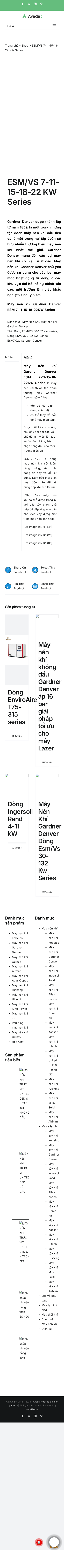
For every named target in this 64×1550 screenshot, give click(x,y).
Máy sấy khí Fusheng (53, 1253)
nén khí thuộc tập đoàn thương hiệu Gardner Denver (40, 392)
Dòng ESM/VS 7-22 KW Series (27, 335)
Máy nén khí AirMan (53, 1116)
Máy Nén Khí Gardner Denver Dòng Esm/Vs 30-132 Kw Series (49, 841)
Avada (14, 1405)
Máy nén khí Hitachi (53, 1041)
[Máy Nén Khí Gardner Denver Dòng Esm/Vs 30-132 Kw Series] (47, 785)
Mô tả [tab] (9, 357)
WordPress (32, 1409)
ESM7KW (13, 340)
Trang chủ (11, 45)
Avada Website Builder (45, 1401)
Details (18, 736)
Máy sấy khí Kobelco (53, 1135)
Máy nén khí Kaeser (53, 1027)
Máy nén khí (50, 928)
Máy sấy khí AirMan (53, 1286)
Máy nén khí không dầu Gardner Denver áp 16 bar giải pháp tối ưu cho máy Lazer (49, 696)
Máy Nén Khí (30, 321)
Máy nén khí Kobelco (53, 938)
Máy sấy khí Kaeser (53, 1225)
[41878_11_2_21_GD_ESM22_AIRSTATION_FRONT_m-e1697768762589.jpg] (32, 111)
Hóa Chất (18, 1041)
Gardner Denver (20, 222)
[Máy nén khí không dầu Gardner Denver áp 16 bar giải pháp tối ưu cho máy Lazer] (47, 626)
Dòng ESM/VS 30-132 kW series (35, 331)
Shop (25, 45)
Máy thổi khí (50, 1314)
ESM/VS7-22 (32, 459)
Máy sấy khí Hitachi (53, 1239)
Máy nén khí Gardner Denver (20, 947)
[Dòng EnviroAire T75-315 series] (17, 650)
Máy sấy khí (50, 1126)
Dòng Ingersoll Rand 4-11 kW (20, 818)
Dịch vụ (47, 1328)
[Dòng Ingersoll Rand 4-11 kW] (17, 785)
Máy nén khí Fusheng (53, 1083)
